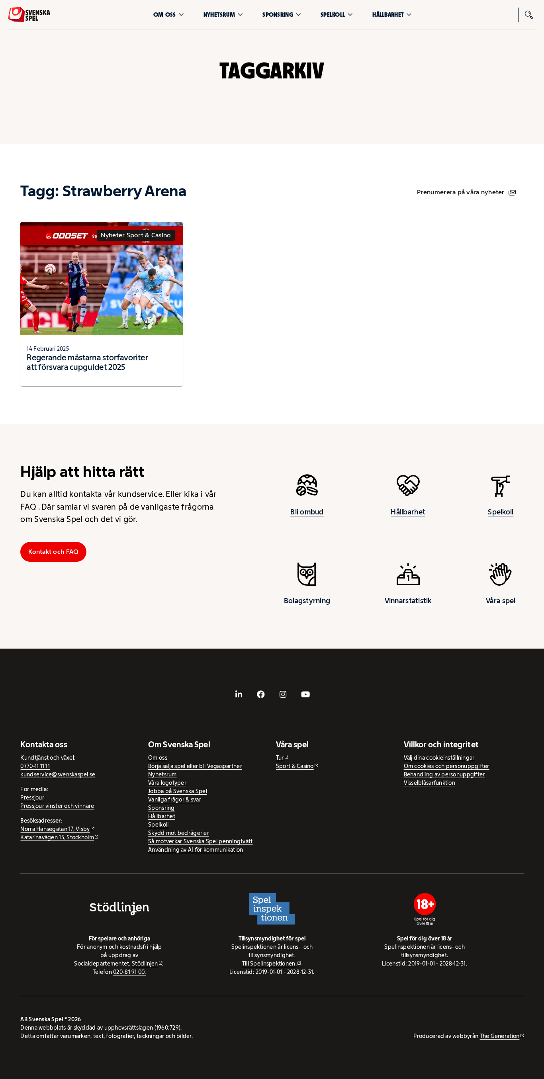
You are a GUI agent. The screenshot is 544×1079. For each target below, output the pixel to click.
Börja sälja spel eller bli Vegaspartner (195, 766)
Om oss (164, 14)
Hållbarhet (388, 14)
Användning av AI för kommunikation (195, 849)
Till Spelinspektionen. (269, 963)
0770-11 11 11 (35, 766)
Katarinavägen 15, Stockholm (57, 837)
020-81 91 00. (129, 971)
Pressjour (32, 797)
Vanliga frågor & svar (174, 799)
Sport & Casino (295, 766)
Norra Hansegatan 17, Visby (55, 829)
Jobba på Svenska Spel (177, 791)
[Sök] (529, 15)
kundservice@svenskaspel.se (57, 774)
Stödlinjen (145, 963)
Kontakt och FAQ (53, 551)
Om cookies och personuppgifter (446, 766)
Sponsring (277, 14)
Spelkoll (333, 14)
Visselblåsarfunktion (429, 782)
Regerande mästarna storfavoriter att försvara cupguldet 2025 (87, 362)
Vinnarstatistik (408, 600)
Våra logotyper (167, 782)
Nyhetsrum (219, 14)
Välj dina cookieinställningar (439, 757)
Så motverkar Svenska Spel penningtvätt (200, 841)
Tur (280, 757)
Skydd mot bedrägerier (178, 833)
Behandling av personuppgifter (444, 774)
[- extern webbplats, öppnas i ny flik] (238, 694)
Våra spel (500, 600)
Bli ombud (306, 512)
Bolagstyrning (307, 600)
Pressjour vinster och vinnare (57, 805)
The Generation (500, 1036)
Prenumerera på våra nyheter (460, 192)
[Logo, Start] (29, 14)
